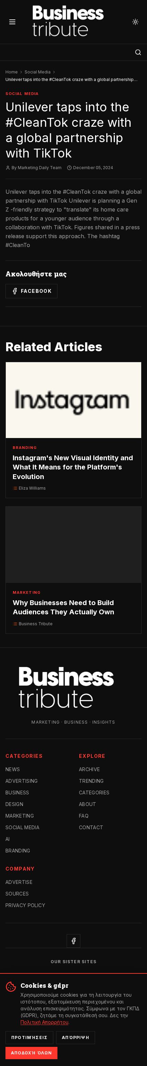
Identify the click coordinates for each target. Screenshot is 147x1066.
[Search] (138, 52)
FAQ (84, 816)
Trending (91, 781)
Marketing (19, 816)
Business (17, 792)
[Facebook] (73, 941)
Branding (17, 850)
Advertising (21, 781)
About (87, 804)
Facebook (36, 291)
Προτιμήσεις (29, 1037)
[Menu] (12, 22)
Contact (91, 827)
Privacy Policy (25, 905)
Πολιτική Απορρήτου (44, 1022)
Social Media (38, 71)
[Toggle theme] (135, 22)
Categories (94, 792)
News (12, 769)
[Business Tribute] (74, 21)
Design (14, 804)
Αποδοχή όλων (31, 1052)
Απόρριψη (75, 1037)
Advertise (18, 882)
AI (7, 839)
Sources (17, 894)
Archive (89, 769)
